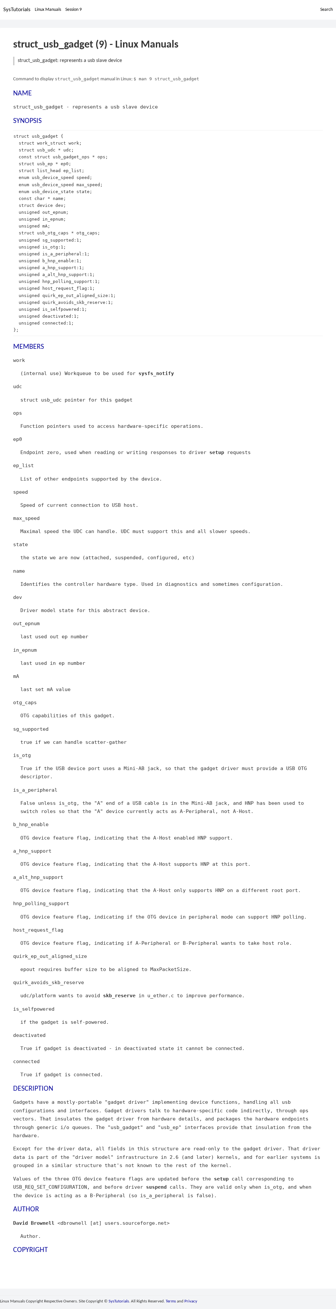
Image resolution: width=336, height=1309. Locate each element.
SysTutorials (17, 9)
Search (326, 9)
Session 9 (73, 9)
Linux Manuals (48, 9)
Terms (171, 1301)
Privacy (190, 1301)
